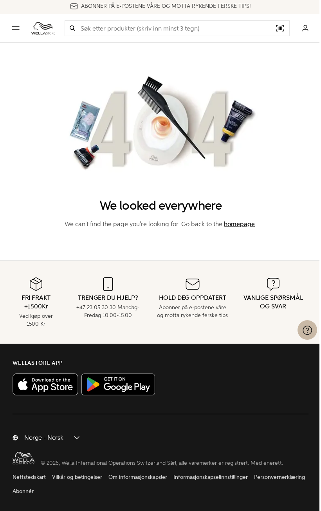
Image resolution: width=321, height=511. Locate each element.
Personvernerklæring (279, 477)
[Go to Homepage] (43, 28)
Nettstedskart (29, 477)
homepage (239, 224)
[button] (72, 28)
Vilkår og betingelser (77, 477)
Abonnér (23, 491)
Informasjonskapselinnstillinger (210, 477)
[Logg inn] (305, 28)
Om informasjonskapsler (137, 477)
